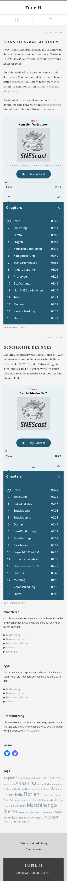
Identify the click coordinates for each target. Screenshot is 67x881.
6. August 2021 (54, 337)
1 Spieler (10, 777)
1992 (45, 778)
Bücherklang (13, 635)
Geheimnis (15, 800)
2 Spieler (22, 778)
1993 (51, 778)
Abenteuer (9, 784)
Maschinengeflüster (17, 643)
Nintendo (49, 812)
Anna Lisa (26, 783)
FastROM (8, 795)
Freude (51, 795)
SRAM (6, 821)
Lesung (6, 806)
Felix (19, 794)
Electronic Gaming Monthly (38, 789)
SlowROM (29, 817)
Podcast (19, 818)
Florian (31, 794)
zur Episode (17, 81)
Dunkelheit (19, 789)
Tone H (33, 7)
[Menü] (50, 19)
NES (42, 812)
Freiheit (43, 795)
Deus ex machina (15, 639)
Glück (36, 799)
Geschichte (26, 799)
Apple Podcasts (51, 104)
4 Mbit (31, 778)
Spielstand (12, 651)
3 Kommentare (16, 327)
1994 (57, 778)
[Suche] (17, 19)
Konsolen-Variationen (31, 41)
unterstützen (48, 109)
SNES (39, 817)
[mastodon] (15, 753)
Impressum (33, 849)
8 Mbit (37, 778)
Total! (12, 821)
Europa (56, 788)
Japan (53, 800)
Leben (61, 800)
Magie (22, 805)
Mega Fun (23, 812)
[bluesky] (7, 753)
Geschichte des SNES (27, 347)
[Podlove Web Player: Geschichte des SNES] (33, 492)
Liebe (14, 806)
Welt (18, 821)
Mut (37, 812)
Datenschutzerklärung (34, 843)
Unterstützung (31, 730)
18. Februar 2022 (53, 32)
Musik (32, 812)
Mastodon (21, 100)
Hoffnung (44, 800)
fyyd (5, 672)
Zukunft (25, 822)
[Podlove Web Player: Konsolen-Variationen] (33, 220)
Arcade (40, 784)
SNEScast (11, 647)
